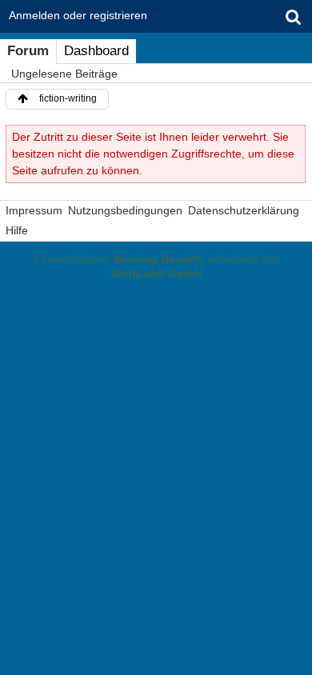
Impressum (34, 210)
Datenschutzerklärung (243, 210)
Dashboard (96, 50)
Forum (28, 50)
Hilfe (17, 230)
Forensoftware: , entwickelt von (156, 266)
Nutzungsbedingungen (125, 210)
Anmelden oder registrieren (78, 15)
